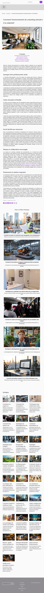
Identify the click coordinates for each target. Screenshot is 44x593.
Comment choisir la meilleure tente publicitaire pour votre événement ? (8, 506)
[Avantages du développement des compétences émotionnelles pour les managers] (22, 337)
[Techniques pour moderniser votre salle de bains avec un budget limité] (22, 279)
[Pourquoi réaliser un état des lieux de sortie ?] (35, 517)
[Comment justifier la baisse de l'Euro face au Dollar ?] (22, 517)
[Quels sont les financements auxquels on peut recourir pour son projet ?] (35, 536)
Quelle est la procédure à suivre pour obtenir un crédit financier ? (8, 566)
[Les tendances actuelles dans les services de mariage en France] (35, 478)
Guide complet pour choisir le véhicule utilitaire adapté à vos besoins (35, 506)
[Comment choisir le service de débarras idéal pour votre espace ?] (35, 458)
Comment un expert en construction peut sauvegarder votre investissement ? (22, 235)
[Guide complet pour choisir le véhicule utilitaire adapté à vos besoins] (35, 497)
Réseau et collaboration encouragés (22, 59)
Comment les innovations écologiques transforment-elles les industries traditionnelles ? (22, 262)
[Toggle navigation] (4, 7)
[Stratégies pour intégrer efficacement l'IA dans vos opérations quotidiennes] (9, 439)
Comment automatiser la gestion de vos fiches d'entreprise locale (22, 378)
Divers (22, 590)
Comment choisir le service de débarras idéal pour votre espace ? (35, 467)
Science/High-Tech (22, 588)
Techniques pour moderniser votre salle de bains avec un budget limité (22, 291)
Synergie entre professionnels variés (22, 55)
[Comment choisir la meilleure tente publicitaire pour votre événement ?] (9, 497)
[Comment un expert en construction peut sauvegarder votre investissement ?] (22, 223)
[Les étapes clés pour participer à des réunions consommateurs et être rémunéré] (9, 478)
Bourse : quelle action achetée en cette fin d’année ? (8, 544)
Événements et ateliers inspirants (22, 61)
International (22, 584)
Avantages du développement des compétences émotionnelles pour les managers (22, 349)
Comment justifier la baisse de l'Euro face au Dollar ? (21, 525)
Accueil (3, 13)
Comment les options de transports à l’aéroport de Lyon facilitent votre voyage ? (22, 320)
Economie (8, 13)
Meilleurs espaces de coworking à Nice (30, 164)
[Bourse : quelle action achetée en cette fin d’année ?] (9, 536)
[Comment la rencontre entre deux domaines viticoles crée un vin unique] (22, 478)
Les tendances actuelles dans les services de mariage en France (35, 486)
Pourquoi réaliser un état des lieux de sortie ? (35, 525)
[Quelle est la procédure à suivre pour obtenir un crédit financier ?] (9, 557)
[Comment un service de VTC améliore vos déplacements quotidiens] (22, 497)
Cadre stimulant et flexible (22, 57)
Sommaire (22, 54)
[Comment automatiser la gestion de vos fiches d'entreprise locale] (22, 366)
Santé (22, 586)
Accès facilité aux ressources (22, 58)
